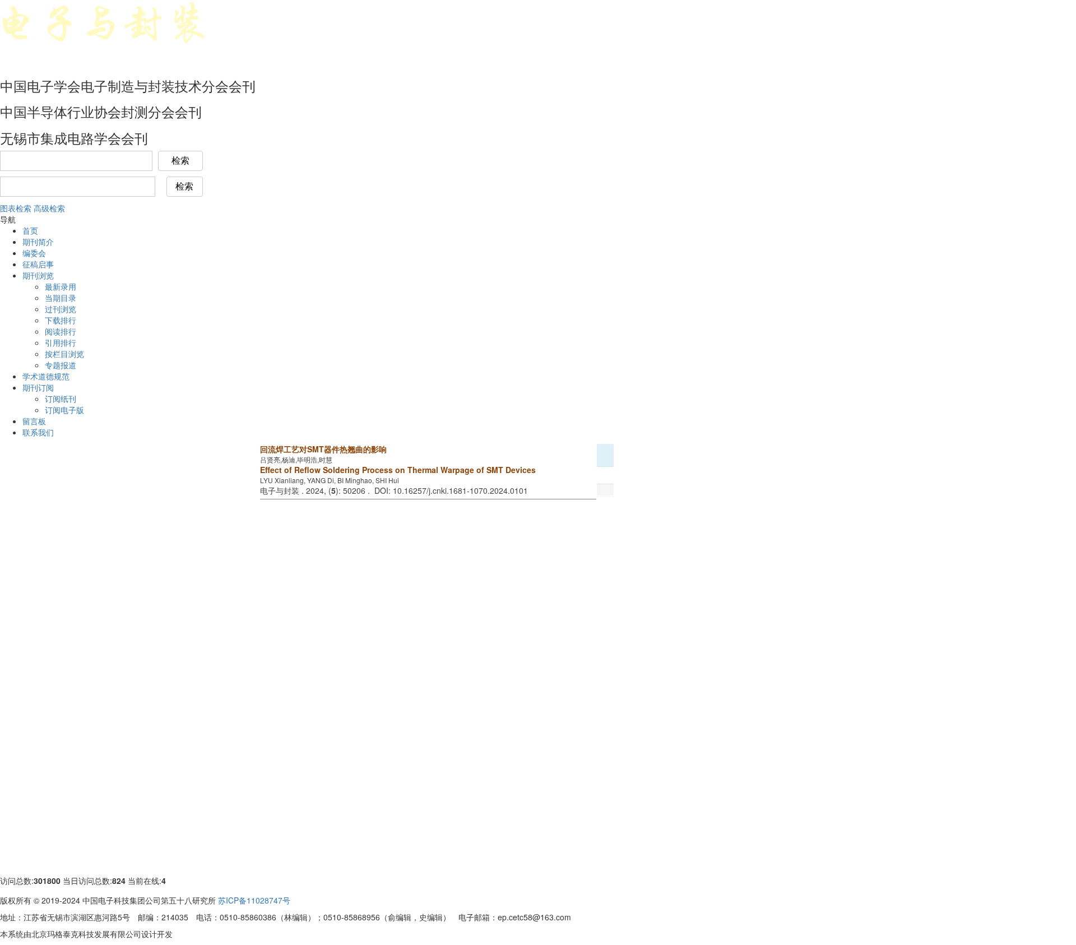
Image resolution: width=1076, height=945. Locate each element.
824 (119, 880)
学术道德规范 (45, 376)
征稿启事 (38, 264)
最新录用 (60, 286)
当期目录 (60, 297)
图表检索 (15, 208)
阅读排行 (60, 331)
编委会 (34, 252)
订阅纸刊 (60, 398)
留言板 (34, 421)
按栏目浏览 (64, 353)
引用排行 (60, 342)
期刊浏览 (38, 275)
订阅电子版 (64, 409)
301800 (47, 880)
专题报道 (60, 364)
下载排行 (60, 320)
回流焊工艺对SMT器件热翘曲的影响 (323, 449)
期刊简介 (38, 241)
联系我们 (38, 432)
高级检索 (49, 208)
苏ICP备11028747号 (254, 900)
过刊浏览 (60, 308)
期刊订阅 (38, 387)
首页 (30, 230)
